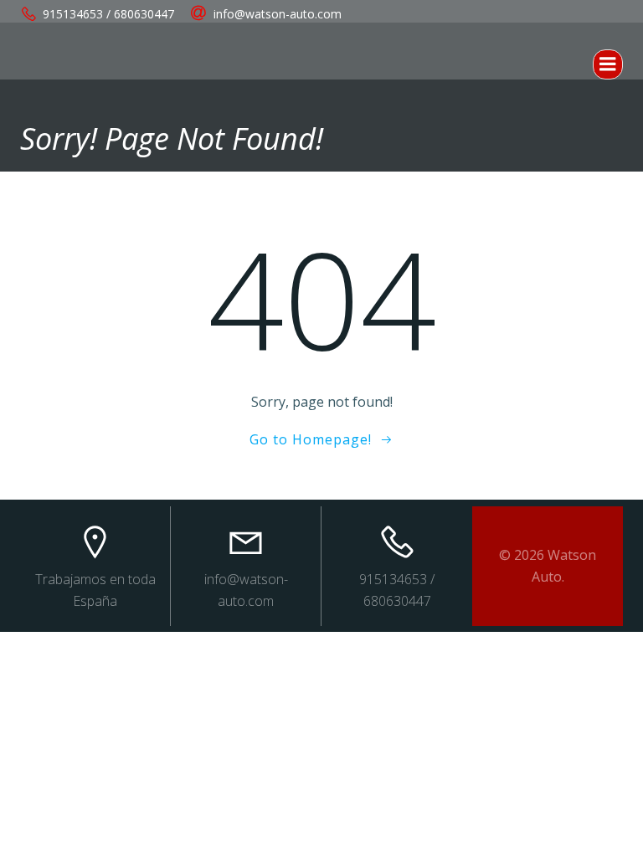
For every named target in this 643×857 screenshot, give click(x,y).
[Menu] (608, 64)
